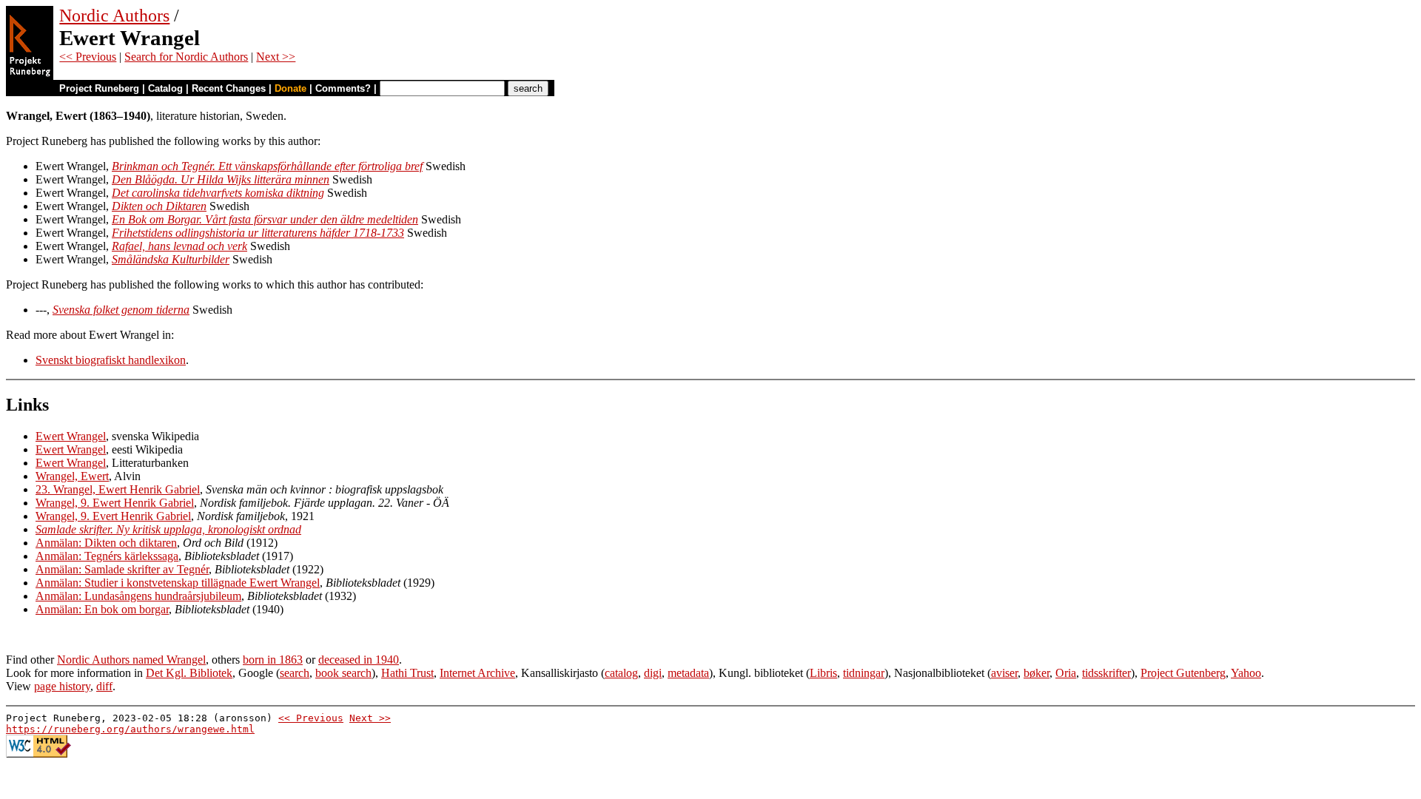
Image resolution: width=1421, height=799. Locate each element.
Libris (823, 673)
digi (653, 673)
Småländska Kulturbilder (170, 259)
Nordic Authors (114, 15)
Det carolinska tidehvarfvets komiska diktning (218, 192)
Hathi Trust (407, 673)
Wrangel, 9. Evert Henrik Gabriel (113, 516)
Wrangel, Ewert (72, 476)
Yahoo (1246, 673)
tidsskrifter (1106, 673)
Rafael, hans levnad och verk (179, 246)
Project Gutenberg (1183, 673)
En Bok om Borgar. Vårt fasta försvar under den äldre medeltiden (265, 219)
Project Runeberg (99, 88)
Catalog (165, 88)
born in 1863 (273, 659)
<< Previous (87, 56)
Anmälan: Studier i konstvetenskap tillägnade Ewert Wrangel (178, 582)
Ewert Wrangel (71, 436)
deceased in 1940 (358, 659)
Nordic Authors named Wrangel (131, 659)
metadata (688, 673)
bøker (1036, 673)
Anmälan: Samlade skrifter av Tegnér (122, 569)
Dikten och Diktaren (159, 206)
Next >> (275, 56)
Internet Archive (477, 673)
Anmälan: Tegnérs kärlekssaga (107, 556)
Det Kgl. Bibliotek (189, 673)
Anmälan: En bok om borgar (102, 609)
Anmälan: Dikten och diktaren (106, 542)
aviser (1004, 673)
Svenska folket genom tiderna (121, 309)
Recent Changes (229, 88)
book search (343, 673)
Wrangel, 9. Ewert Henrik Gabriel (115, 502)
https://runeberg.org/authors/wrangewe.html (130, 729)
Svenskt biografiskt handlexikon (111, 360)
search (294, 673)
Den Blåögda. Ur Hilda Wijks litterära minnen (220, 179)
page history (62, 686)
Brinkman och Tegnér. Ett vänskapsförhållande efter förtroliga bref (267, 166)
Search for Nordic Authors (186, 56)
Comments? (343, 88)
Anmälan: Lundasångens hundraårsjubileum (138, 596)
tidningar (863, 673)
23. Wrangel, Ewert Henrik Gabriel (118, 489)
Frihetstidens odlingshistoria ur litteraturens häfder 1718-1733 (258, 232)
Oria (1065, 673)
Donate (290, 88)
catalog (621, 673)
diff (104, 686)
